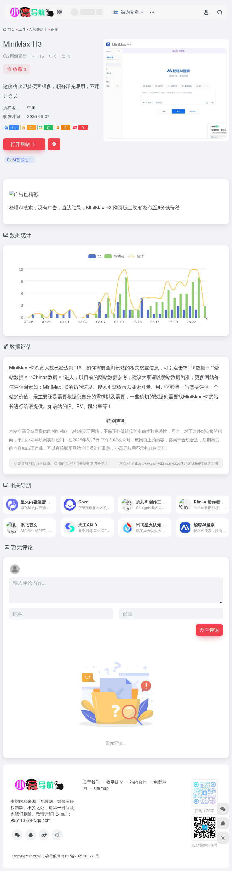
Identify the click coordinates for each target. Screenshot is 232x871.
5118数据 (195, 367)
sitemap (101, 788)
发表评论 (209, 629)
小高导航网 (51, 855)
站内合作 (138, 782)
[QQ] (30, 834)
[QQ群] (57, 834)
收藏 (19, 68)
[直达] (50, 500)
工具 (22, 29)
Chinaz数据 (44, 377)
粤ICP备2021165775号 (80, 855)
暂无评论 (22, 547)
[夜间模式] (223, 838)
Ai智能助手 (38, 29)
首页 (11, 29)
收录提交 (114, 782)
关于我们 (91, 782)
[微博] (43, 834)
